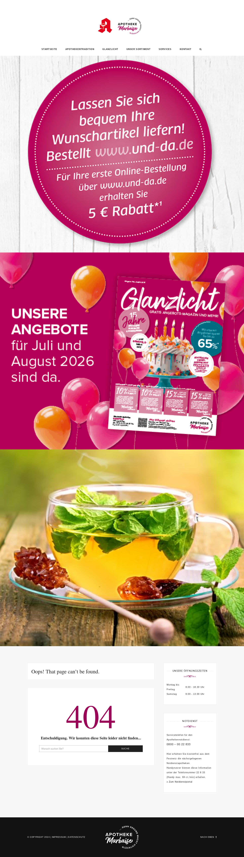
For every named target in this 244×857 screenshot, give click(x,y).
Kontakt (185, 49)
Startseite (49, 49)
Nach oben (207, 837)
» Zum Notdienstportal (179, 782)
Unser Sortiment (138, 49)
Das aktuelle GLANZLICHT (122, 435)
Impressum (59, 837)
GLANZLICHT (110, 49)
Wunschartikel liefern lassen (122, 238)
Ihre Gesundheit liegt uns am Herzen (122, 632)
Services (165, 49)
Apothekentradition (79, 49)
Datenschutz (76, 837)
